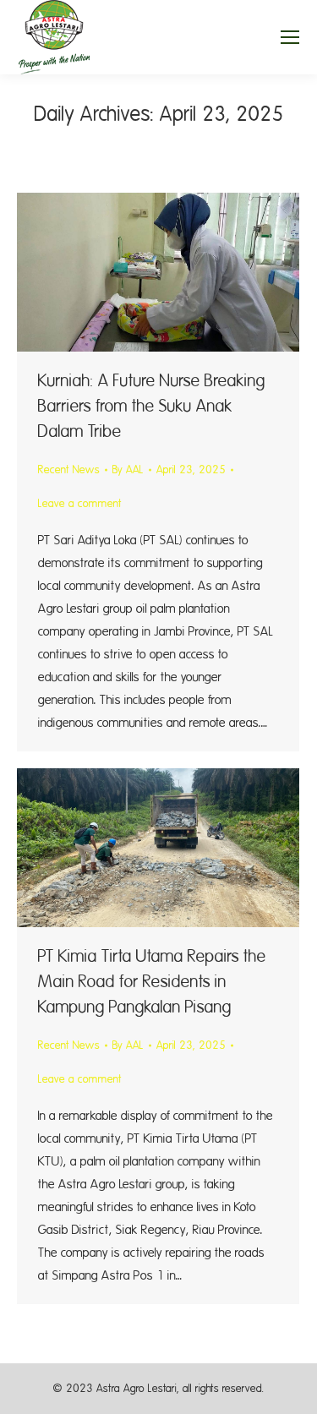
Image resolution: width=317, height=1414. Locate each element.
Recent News (69, 470)
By (128, 470)
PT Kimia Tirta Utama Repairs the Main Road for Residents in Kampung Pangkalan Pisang (152, 982)
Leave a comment (80, 504)
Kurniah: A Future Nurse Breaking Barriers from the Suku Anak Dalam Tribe (151, 406)
